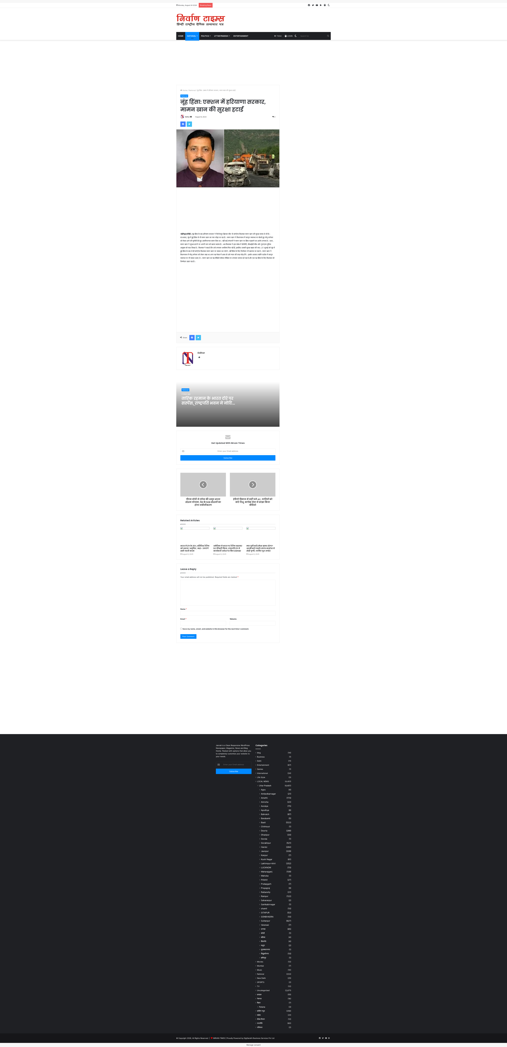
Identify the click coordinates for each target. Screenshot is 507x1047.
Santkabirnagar (268, 904)
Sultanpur (265, 921)
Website (233, 619)
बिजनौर (263, 941)
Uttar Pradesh (265, 785)
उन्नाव (263, 929)
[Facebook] (183, 124)
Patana (262, 1007)
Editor (187, 117)
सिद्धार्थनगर (265, 953)
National (192, 90)
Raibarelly (265, 892)
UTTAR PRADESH (221, 36)
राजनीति (259, 1023)
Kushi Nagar (266, 859)
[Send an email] (191, 117)
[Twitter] (189, 124)
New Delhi (261, 978)
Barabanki (265, 818)
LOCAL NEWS (263, 781)
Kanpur (264, 855)
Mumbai (260, 966)
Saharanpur (266, 900)
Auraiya (264, 806)
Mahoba (264, 875)
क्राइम (259, 994)
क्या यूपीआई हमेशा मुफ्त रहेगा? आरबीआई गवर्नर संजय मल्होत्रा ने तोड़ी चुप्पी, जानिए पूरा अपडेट (260, 548)
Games (260, 769)
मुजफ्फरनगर (265, 949)
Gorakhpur (266, 843)
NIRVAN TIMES (219, 1038)
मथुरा (263, 945)
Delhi (259, 761)
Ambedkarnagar (268, 794)
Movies (260, 962)
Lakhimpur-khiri (268, 863)
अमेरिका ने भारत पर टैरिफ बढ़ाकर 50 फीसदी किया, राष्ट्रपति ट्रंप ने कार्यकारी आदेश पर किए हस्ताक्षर (227, 548)
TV (258, 986)
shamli (264, 908)
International (262, 773)
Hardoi (264, 847)
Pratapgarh (266, 884)
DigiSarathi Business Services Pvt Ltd (259, 1038)
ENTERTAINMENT (240, 36)
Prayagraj (265, 888)
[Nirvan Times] (200, 20)
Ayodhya (265, 810)
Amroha (264, 802)
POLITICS (205, 36)
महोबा (259, 1015)
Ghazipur (265, 835)
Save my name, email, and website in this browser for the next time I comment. (216, 629)
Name (183, 609)
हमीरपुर (263, 957)
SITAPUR (265, 912)
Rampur (264, 896)
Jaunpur (265, 851)
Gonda (264, 839)
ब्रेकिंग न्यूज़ (261, 1011)
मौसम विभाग (261, 1019)
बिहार (258, 1003)
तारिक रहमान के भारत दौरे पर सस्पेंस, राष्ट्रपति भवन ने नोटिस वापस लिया (209, 403)
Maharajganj (266, 871)
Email (183, 619)
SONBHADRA (267, 916)
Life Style (261, 777)
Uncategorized (263, 990)
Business (261, 757)
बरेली (263, 933)
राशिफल (259, 1027)
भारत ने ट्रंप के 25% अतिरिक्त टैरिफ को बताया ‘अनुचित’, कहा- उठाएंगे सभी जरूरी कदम (194, 548)
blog (259, 753)
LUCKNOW (266, 867)
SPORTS (260, 982)
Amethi (264, 798)
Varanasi (265, 925)
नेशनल (259, 999)
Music (259, 970)
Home (180, 36)
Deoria (264, 830)
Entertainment (263, 765)
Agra (263, 789)
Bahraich (265, 814)
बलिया (263, 937)
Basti (263, 822)
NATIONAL (191, 36)
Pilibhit (264, 880)
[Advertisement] (280, 16)
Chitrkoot (265, 826)
